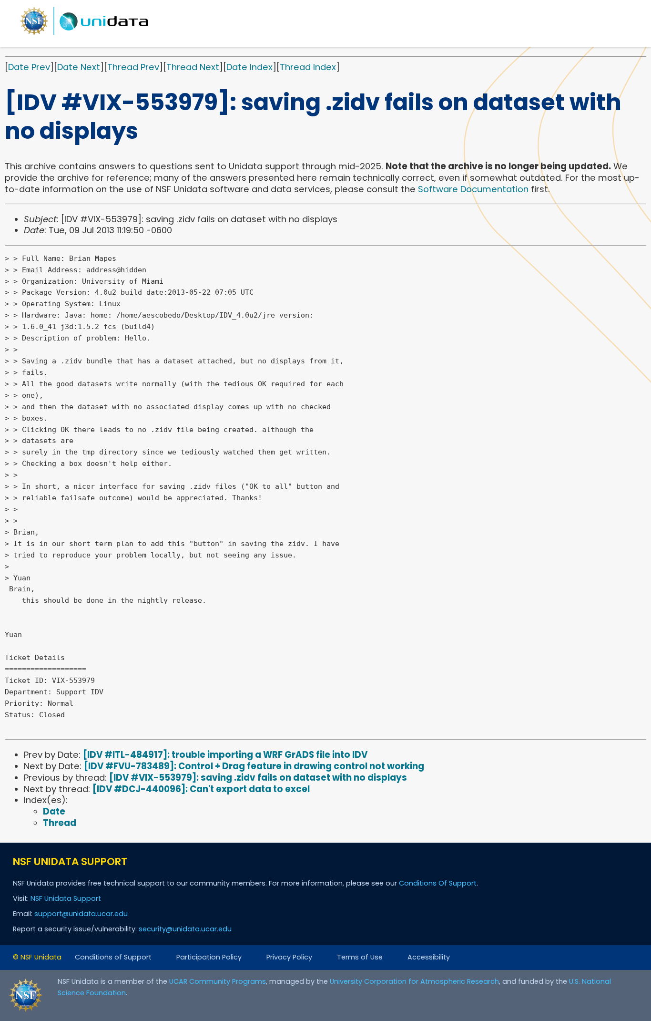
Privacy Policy (289, 957)
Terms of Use (360, 957)
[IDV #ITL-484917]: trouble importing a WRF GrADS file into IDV (225, 755)
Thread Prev (133, 67)
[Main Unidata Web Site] (84, 35)
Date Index (249, 67)
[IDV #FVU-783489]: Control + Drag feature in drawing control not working (254, 766)
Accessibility (428, 957)
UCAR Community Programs (217, 981)
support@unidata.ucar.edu (81, 913)
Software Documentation (473, 189)
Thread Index (308, 67)
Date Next (78, 67)
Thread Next (192, 67)
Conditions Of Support (438, 883)
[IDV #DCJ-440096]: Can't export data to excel (201, 789)
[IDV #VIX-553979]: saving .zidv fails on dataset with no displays (258, 778)
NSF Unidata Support (66, 898)
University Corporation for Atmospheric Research (414, 981)
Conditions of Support (113, 957)
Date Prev (29, 67)
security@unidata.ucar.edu (185, 929)
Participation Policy (209, 957)
